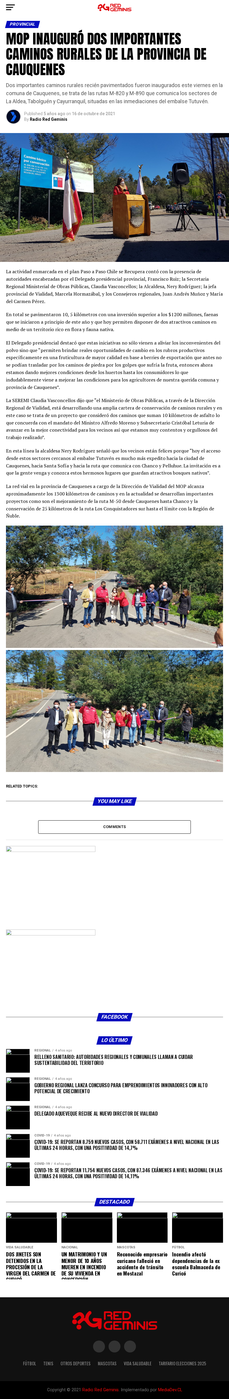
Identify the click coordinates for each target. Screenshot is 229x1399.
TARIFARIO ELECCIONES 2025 (182, 1363)
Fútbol (29, 1363)
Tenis (48, 1363)
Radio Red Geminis (48, 119)
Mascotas (107, 1363)
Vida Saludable (137, 1363)
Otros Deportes (76, 1363)
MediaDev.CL (170, 1389)
